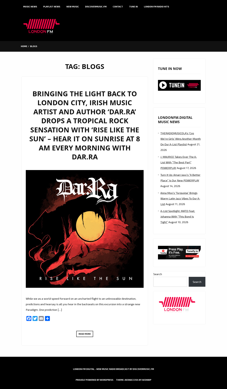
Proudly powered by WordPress (94, 380)
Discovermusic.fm (96, 6)
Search (157, 274)
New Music (72, 6)
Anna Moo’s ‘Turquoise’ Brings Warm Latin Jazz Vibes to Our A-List (180, 198)
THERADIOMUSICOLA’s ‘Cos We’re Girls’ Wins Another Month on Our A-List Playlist (180, 138)
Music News (30, 6)
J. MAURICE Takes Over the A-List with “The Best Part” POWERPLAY (178, 162)
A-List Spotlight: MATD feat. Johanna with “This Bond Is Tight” (177, 216)
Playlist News (51, 6)
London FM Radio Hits (156, 6)
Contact (118, 6)
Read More (86, 334)
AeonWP (146, 380)
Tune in (133, 6)
